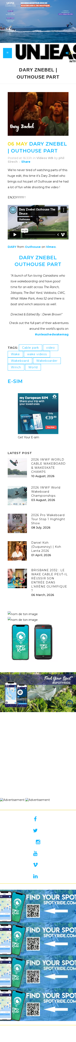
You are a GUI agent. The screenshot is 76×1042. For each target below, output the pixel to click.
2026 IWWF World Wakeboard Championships (45, 492)
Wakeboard (20, 361)
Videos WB (44, 158)
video (50, 348)
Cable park (30, 348)
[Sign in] (66, 53)
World (33, 367)
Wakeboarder (47, 361)
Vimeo (51, 247)
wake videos (37, 354)
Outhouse (33, 247)
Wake (15, 354)
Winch (16, 367)
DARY (12, 247)
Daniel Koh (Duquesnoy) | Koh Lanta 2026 (46, 547)
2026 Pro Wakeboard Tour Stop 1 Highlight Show (48, 519)
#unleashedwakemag (52, 334)
